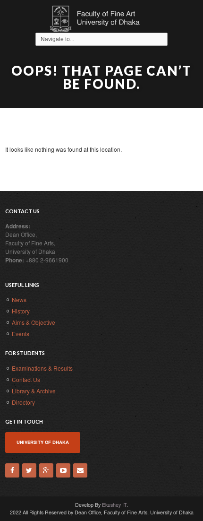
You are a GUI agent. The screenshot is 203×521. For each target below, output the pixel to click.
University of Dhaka (43, 442)
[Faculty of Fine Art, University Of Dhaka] (101, 17)
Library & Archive (34, 391)
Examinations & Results (42, 368)
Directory (23, 402)
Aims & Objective (33, 322)
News (19, 299)
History (21, 311)
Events (20, 334)
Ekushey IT (114, 504)
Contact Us (26, 379)
